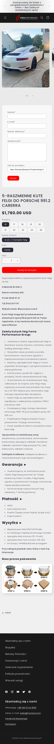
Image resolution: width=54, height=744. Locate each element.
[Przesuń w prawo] (33, 96)
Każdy (8, 250)
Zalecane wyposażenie (19, 667)
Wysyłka (10, 647)
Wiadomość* (14, 141)
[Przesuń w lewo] (21, 96)
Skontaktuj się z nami (18, 640)
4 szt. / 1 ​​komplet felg (16, 240)
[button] (5, 18)
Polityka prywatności (17, 673)
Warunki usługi (14, 680)
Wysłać (13, 178)
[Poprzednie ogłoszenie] (5, 6)
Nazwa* (11, 112)
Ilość (4, 255)
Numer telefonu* (16, 131)
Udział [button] (8, 612)
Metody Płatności (15, 654)
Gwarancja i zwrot (16, 660)
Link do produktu (16, 165)
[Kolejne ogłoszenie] (49, 6)
